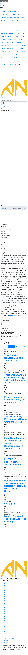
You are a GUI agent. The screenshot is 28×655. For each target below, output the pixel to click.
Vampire (10, 64)
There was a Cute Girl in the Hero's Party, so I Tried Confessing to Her (15, 379)
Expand (5, 224)
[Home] (15, 122)
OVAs (17, 20)
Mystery (16, 45)
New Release (16, 14)
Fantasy (3, 36)
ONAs (23, 20)
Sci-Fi (16, 51)
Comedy (23, 30)
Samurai (3, 51)
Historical (23, 36)
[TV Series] (15, 167)
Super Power (11, 61)
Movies (3, 20)
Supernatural (21, 61)
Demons (11, 33)
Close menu (5, 1)
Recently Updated (6, 17)
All (5, 583)
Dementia (4, 33)
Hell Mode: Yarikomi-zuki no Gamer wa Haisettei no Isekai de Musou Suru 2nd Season (15, 485)
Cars (17, 30)
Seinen (23, 51)
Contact (6, 642)
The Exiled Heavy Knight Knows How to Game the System (15, 419)
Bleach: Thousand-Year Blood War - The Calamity (15, 519)
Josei (15, 39)
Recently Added (19, 17)
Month (24, 347)
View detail (5, 320)
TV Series (11, 20)
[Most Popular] (15, 190)
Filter (2, 97)
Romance (20, 48)
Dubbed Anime (5, 14)
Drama (19, 33)
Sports (3, 61)
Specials (3, 24)
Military (3, 45)
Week (17, 347)
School (10, 51)
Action (3, 30)
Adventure (11, 30)
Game (10, 36)
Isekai (9, 39)
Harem (16, 36)
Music (10, 45)
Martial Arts (10, 42)
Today (11, 347)
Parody (23, 45)
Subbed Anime (11, 11)
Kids (20, 39)
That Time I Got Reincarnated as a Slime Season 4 (13, 358)
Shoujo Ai (10, 55)
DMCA (6, 640)
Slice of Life (13, 58)
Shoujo (3, 55)
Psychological (11, 48)
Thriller (3, 64)
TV (8, 208)
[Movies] (15, 145)
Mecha (19, 42)
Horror (3, 39)
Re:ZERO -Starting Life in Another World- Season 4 (13, 462)
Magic (3, 42)
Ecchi (24, 33)
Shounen (18, 55)
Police (3, 48)
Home (3, 11)
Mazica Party (9, 239)
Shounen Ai (4, 58)
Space (21, 58)
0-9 (5, 587)
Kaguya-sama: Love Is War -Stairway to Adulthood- (14, 400)
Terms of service (9, 638)
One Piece (9, 503)
